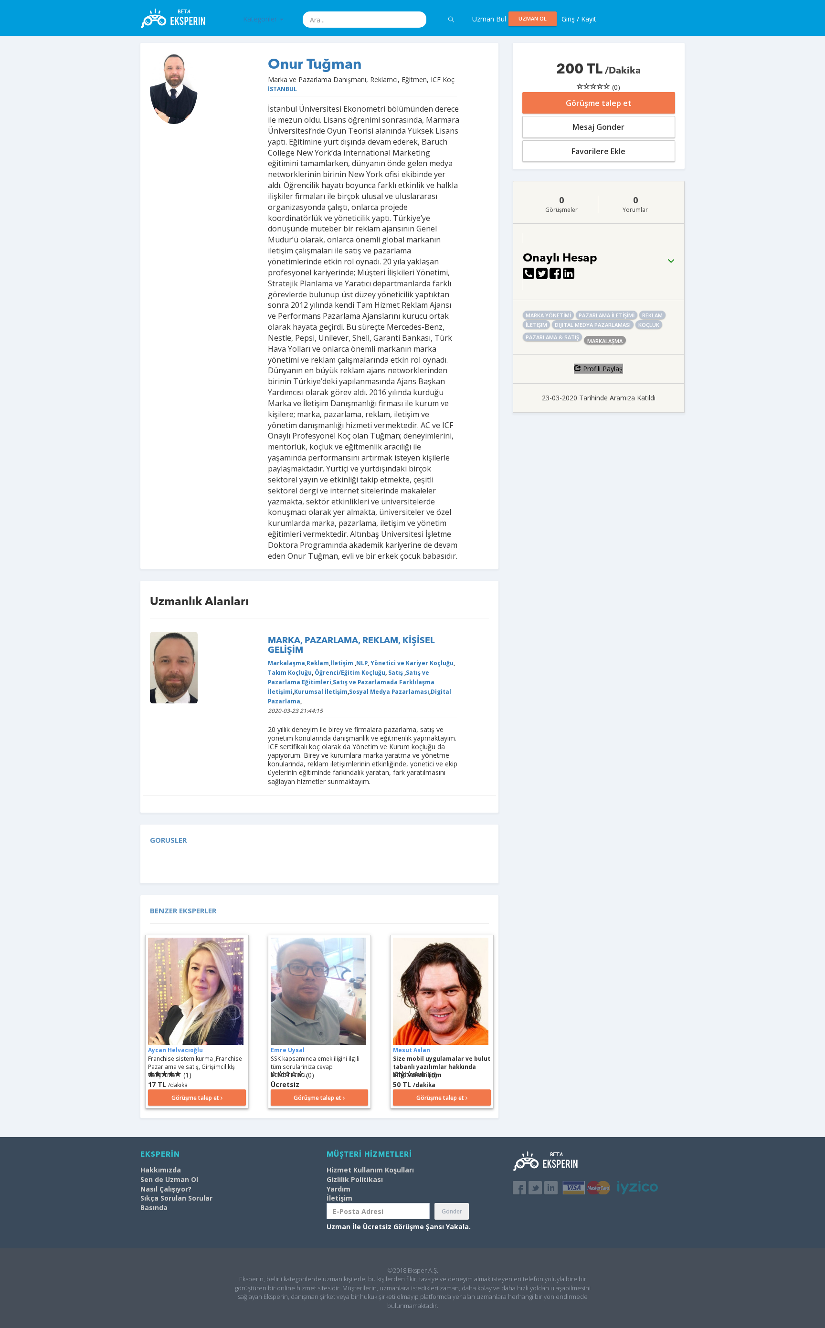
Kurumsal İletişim (321, 691)
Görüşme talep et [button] (196, 1098)
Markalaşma (286, 663)
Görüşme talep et (599, 103)
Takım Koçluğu (290, 672)
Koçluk (648, 324)
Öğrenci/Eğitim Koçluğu (349, 672)
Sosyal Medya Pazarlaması (389, 691)
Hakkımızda (160, 1169)
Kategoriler (261, 18)
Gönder (452, 1211)
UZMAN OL (532, 18)
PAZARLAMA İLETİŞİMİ (607, 315)
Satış (395, 672)
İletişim (342, 663)
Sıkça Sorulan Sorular (176, 1198)
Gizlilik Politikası (355, 1179)
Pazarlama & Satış (552, 337)
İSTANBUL (282, 89)
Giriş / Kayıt (578, 18)
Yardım (338, 1188)
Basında (154, 1207)
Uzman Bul (489, 18)
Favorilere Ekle (598, 151)
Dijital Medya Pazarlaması (593, 324)
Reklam (318, 663)
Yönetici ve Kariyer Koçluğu (411, 663)
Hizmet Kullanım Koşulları (370, 1169)
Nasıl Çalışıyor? (165, 1188)
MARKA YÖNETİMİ (548, 315)
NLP (362, 663)
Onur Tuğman (314, 65)
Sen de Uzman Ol (169, 1179)
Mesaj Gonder (598, 127)
